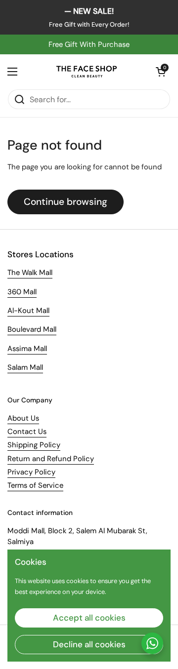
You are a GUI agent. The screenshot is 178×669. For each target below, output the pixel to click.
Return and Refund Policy (50, 459)
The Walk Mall (29, 272)
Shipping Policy (33, 445)
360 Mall (22, 292)
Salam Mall (25, 367)
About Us (23, 418)
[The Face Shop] (86, 71)
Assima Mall (27, 349)
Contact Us (26, 431)
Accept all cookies (89, 617)
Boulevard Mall (31, 329)
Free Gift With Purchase (89, 44)
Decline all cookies (89, 644)
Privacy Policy (31, 472)
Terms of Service (35, 485)
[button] (161, 71)
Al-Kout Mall (28, 310)
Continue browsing (65, 202)
